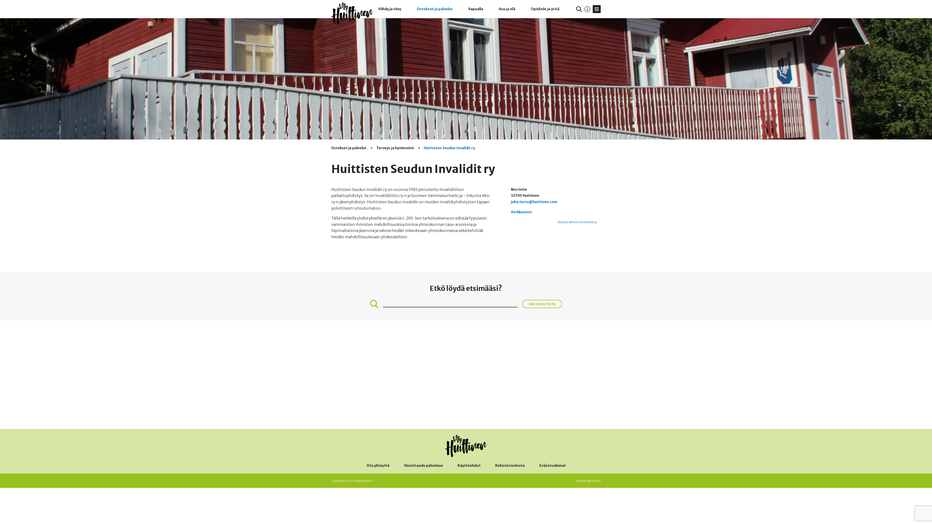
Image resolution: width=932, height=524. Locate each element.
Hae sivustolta (542, 304)
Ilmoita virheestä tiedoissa (577, 222)
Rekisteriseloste (510, 465)
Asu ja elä (507, 9)
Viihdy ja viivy (389, 9)
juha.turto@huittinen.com (534, 202)
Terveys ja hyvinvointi (395, 148)
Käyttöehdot (469, 465)
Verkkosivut (521, 212)
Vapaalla (475, 9)
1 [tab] (466, 131)
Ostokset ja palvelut (435, 9)
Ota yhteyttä (378, 465)
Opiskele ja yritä (545, 9)
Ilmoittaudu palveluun (423, 465)
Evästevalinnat (552, 465)
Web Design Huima (588, 481)
